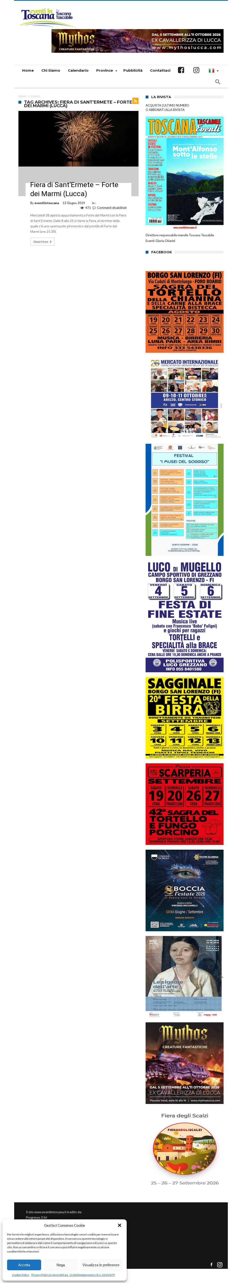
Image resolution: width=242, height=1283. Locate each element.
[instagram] (220, 1265)
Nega (60, 1265)
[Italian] (213, 70)
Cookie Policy (20, 1275)
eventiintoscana (47, 203)
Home (22, 96)
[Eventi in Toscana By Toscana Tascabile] (48, 7)
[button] (119, 1225)
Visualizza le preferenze (100, 1265)
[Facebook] (211, 1265)
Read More (41, 241)
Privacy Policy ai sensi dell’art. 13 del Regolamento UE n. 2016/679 (73, 1275)
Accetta (24, 1265)
